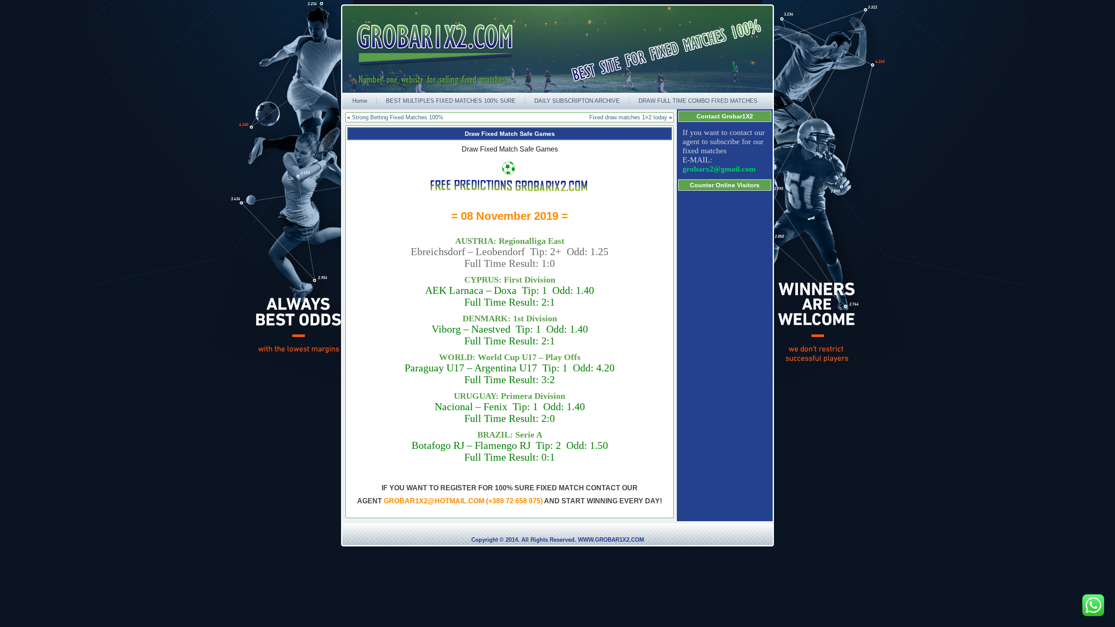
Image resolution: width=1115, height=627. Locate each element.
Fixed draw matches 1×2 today (628, 117)
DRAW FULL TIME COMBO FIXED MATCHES (698, 101)
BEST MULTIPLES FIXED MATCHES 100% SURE (451, 101)
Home (359, 101)
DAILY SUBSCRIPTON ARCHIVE (577, 101)
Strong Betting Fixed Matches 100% (397, 117)
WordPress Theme (564, 553)
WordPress (524, 553)
